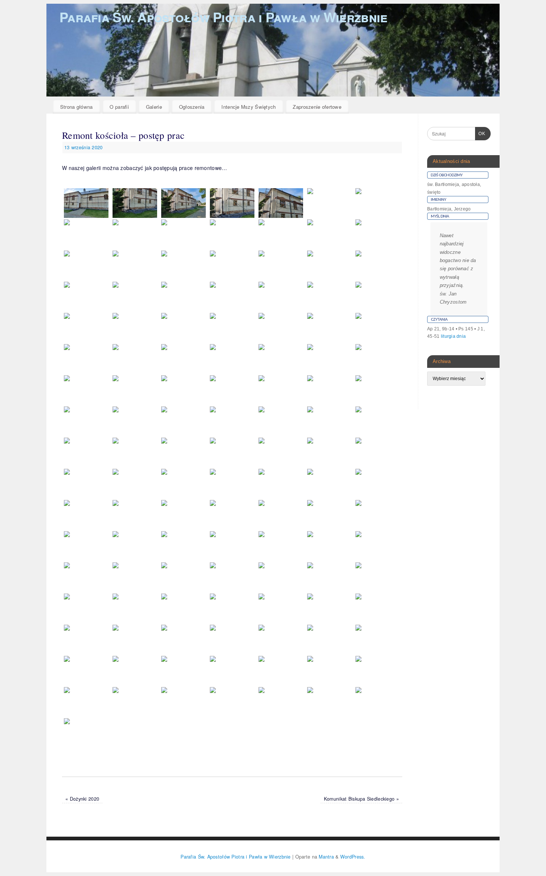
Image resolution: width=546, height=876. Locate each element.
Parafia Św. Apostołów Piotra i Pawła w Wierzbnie (223, 16)
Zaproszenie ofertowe (317, 106)
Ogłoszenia (192, 106)
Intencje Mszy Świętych (248, 106)
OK (480, 133)
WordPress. (352, 856)
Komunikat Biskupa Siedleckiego (361, 798)
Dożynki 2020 (82, 798)
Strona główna (76, 106)
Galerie (154, 106)
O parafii (119, 106)
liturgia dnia (453, 336)
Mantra (326, 856)
